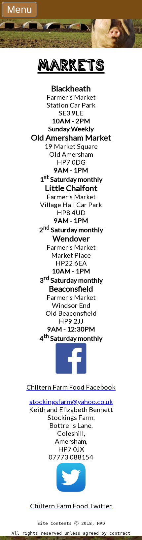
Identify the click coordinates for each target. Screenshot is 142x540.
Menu (19, 9)
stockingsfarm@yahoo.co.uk (71, 401)
